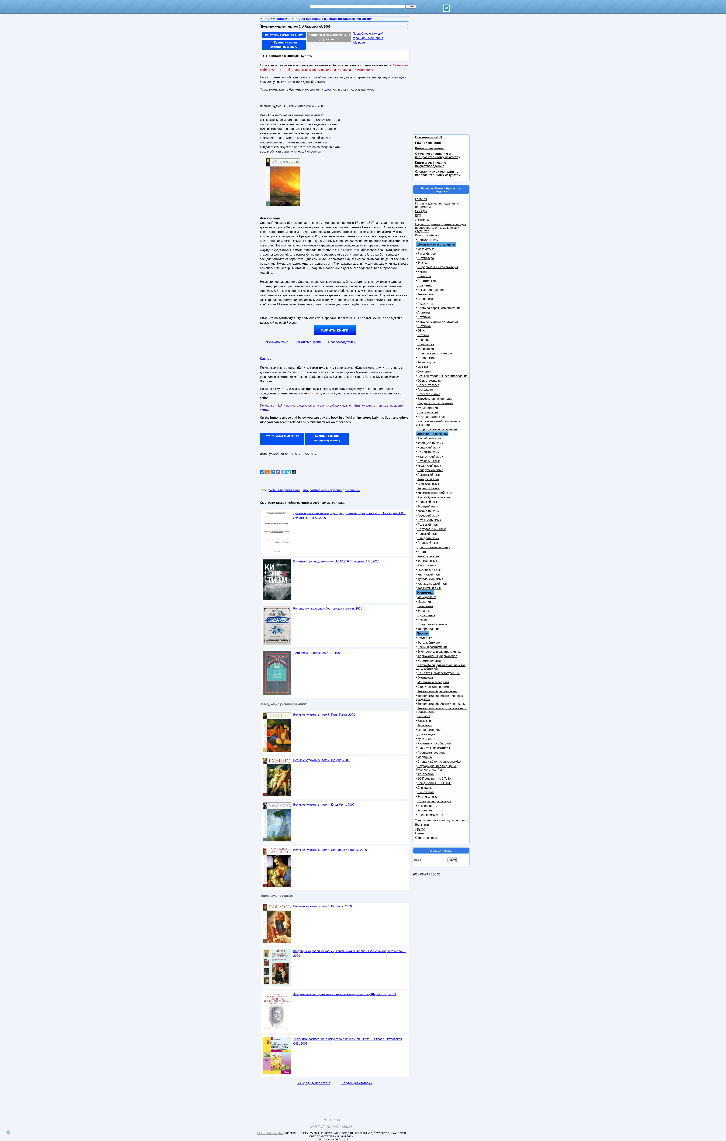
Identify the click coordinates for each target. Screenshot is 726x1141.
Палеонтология (428, 385)
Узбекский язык (428, 483)
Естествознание (428, 394)
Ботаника (424, 317)
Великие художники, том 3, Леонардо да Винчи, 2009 (330, 849)
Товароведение (428, 629)
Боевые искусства (430, 814)
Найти (419, 833)
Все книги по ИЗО (428, 137)
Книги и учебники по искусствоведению (430, 164)
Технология (425, 294)
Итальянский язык (430, 456)
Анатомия (424, 312)
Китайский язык (428, 556)
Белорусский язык (430, 470)
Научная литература (431, 416)
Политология (426, 280)
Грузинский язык (429, 570)
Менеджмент (426, 597)
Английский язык (429, 438)
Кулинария (425, 810)
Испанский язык (428, 447)
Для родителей (427, 412)
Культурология (427, 407)
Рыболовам (425, 792)
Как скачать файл (276, 342)
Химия (422, 271)
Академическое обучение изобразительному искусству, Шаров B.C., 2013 (344, 994)
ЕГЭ (418, 215)
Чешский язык (427, 533)
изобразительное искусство (322, 490)
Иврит (421, 551)
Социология (425, 299)
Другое (420, 829)
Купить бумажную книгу (282, 435)
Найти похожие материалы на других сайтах (329, 37)
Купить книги (334, 330)
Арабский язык (427, 501)
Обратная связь (426, 837)
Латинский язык (428, 461)
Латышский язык (429, 520)
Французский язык (430, 443)
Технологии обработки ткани (437, 691)
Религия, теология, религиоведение (442, 376)
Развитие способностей (434, 743)
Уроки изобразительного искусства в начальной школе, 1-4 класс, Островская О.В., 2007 (347, 1041)
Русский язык (426, 253)
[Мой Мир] (273, 472)
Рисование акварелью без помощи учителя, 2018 (327, 608)
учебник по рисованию (284, 490)
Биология (424, 276)
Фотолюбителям (428, 642)
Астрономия (426, 357)
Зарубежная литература (434, 398)
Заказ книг (424, 720)
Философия (425, 348)
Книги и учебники (427, 235)
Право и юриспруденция (434, 353)
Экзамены (422, 220)
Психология (425, 344)
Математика (425, 249)
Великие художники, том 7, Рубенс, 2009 (321, 760)
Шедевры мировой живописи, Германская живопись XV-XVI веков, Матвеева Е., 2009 (349, 953)
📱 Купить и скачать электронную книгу (284, 44)
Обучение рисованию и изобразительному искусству (437, 155)
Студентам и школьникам (435, 403)
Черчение (424, 339)
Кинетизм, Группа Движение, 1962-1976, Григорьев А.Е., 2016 (336, 561)
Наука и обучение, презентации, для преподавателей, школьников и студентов (440, 228)
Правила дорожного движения (439, 308)
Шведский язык (428, 538)
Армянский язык (428, 474)
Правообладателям (342, 342)
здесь (402, 77)
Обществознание (429, 380)
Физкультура (426, 362)
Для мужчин (425, 787)
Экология (424, 371)
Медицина (424, 757)
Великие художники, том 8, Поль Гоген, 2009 (324, 714)
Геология (423, 716)
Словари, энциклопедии (434, 801)
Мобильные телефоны (433, 682)
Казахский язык (428, 511)
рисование (352, 490)
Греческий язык (428, 515)
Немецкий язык (428, 452)
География (425, 389)
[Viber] (278, 472)
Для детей (424, 285)
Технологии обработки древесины (441, 703)
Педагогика (425, 303)
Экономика (425, 606)
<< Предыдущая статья (313, 1083)
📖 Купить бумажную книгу (284, 34)
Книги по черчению (429, 148)
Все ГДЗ (421, 211)
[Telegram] (283, 472)
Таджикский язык (429, 588)
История (423, 335)
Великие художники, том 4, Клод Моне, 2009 (323, 804)
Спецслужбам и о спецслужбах (439, 761)
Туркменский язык (430, 579)
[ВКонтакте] (262, 472)
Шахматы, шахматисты (433, 748)
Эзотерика (424, 638)
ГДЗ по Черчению (428, 142)
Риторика (424, 326)
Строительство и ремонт (434, 686)
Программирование (431, 752)
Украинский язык (429, 465)
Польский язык (427, 524)
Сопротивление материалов (437, 429)
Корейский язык (428, 488)
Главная (421, 199)
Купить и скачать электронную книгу (326, 438)
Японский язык (427, 542)
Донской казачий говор (433, 547)
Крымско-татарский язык (434, 492)
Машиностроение (429, 729)
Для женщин (426, 734)
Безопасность (427, 805)
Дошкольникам (427, 240)
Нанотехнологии (429, 660)
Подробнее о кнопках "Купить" (289, 55)
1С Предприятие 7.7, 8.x (434, 778)
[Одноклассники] (267, 472)
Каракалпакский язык (432, 583)
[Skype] (288, 472)
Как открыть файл (308, 342)
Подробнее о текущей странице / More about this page (368, 38)
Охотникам (425, 677)
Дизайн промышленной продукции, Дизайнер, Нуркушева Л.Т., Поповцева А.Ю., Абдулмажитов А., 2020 (349, 515)
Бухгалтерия (426, 615)
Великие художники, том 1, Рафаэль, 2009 (322, 906)
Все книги (422, 824)
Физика (422, 262)
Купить (265, 358)
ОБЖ (421, 330)
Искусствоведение (430, 289)
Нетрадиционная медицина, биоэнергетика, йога (436, 768)
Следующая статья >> (356, 1083)
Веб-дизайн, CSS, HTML (434, 783)
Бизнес (422, 619)
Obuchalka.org (270, 1133)
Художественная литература (437, 321)
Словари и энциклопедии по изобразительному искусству (437, 173)
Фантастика (425, 774)
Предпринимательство (433, 624)
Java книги (424, 725)
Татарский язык (428, 479)
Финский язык (427, 560)
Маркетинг (424, 601)
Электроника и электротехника (439, 651)
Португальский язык (431, 529)
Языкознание (426, 565)
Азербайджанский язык (433, 497)
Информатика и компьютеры (437, 267)
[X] (294, 472)
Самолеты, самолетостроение (438, 673)
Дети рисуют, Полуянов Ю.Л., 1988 (317, 653)
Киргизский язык (428, 574)
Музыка (422, 367)
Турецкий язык (427, 506)
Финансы (423, 610)
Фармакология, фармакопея (437, 656)
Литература (425, 258)
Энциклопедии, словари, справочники (441, 820)
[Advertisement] (373, 126)
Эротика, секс (427, 796)
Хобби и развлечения (432, 647)
